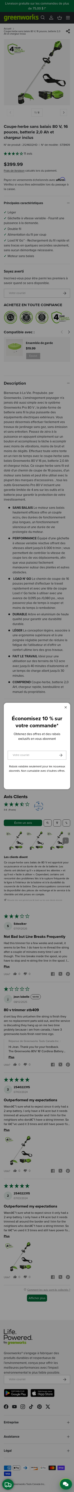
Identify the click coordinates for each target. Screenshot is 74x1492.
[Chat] (66, 1484)
